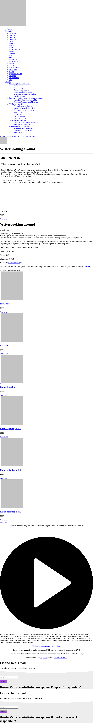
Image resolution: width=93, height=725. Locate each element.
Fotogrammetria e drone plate (24, 110)
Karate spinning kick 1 (10, 428)
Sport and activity (15, 74)
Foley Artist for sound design (24, 130)
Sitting (11, 72)
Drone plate (18, 114)
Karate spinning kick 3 (10, 512)
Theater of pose (19, 96)
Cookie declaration (60, 658)
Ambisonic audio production (24, 128)
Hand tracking (19, 86)
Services (8, 82)
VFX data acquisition (16, 104)
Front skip (5, 304)
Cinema (12, 35)
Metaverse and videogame (18, 120)
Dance (11, 45)
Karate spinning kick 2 (10, 470)
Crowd (11, 41)
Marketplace (9, 29)
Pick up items (14, 68)
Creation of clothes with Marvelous (26, 102)
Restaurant (13, 70)
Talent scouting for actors (23, 92)
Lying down (13, 61)
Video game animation (22, 124)
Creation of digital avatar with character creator (26, 98)
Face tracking (18, 88)
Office (11, 66)
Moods (11, 63)
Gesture (12, 53)
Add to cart (4, 219)
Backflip (4, 345)
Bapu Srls (44, 658)
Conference (13, 39)
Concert (12, 37)
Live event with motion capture (25, 94)
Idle (10, 55)
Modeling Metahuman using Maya (26, 100)
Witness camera (19, 116)
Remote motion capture (22, 90)
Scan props (18, 112)
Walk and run (14, 78)
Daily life (12, 43)
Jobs (10, 57)
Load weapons (14, 59)
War (10, 80)
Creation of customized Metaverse (26, 122)
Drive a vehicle (14, 49)
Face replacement (20, 118)
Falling (11, 51)
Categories (8, 31)
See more (3, 522)
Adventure (13, 33)
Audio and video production (19, 126)
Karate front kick (8, 387)
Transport (12, 76)
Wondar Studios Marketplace (10, 136)
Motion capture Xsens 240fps (19, 84)
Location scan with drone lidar (24, 108)
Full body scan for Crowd (23, 106)
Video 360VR (19, 132)
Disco (11, 47)
